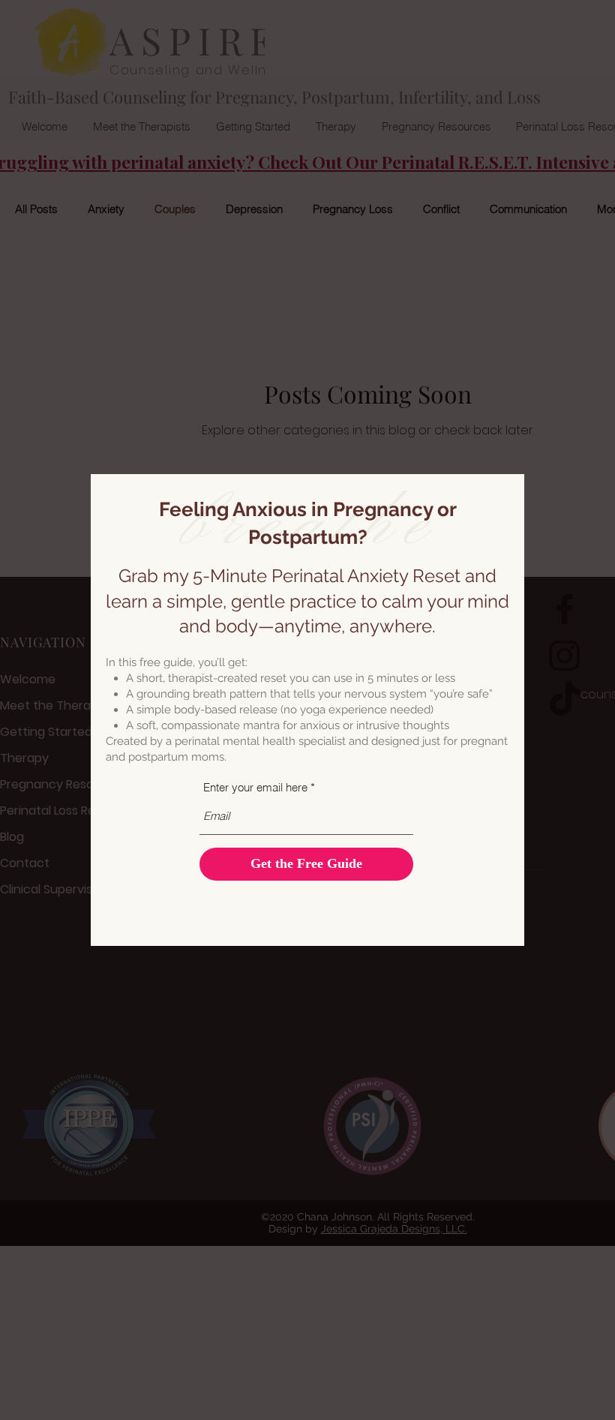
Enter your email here (255, 787)
